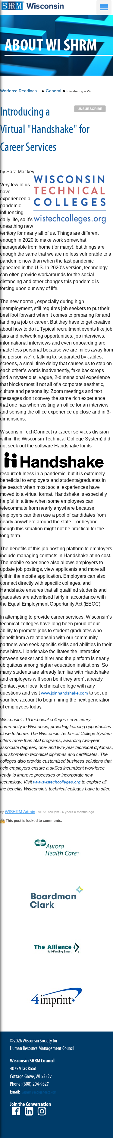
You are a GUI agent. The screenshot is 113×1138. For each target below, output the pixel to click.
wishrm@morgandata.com (39, 1092)
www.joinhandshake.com (64, 693)
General (53, 90)
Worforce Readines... (20, 90)
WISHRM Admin (20, 811)
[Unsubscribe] (91, 108)
